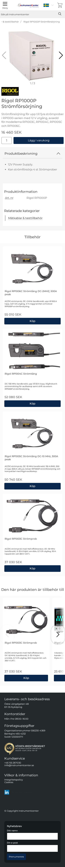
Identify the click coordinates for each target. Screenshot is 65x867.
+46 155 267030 (12, 762)
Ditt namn (12, 830)
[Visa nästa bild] (58, 634)
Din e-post (12, 843)
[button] (61, 55)
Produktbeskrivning (21, 153)
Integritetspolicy (13, 779)
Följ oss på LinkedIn (21, 792)
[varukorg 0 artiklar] (60, 5)
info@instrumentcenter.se (19, 765)
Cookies (8, 782)
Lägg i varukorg (38, 140)
